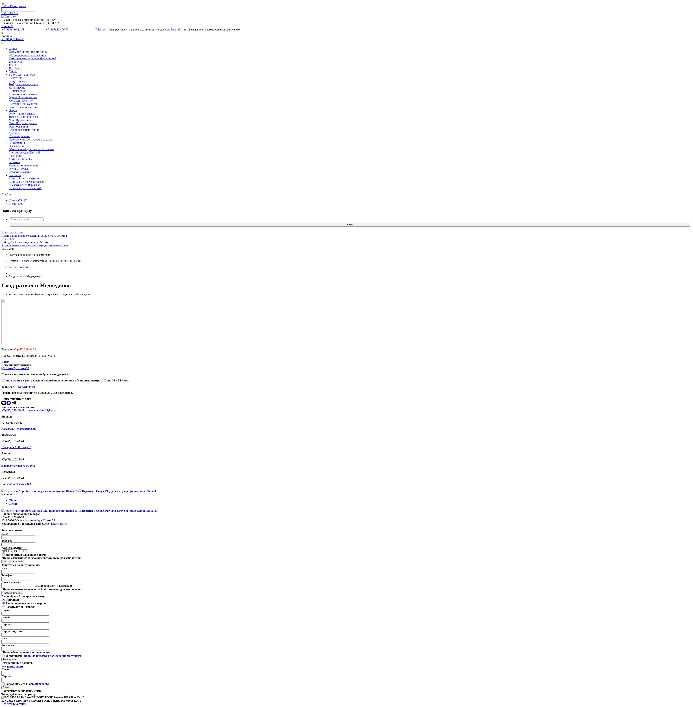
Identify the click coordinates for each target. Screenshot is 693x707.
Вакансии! (15, 155)
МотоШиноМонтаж (21, 100)
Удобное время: (11, 547)
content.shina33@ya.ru (42, 410)
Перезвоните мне (12, 561)
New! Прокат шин (20, 120)
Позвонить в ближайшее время (26, 554)
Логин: (5, 610)
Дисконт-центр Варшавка (24, 184)
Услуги (13, 110)
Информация (17, 142)
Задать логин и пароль (20, 606)
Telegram (100, 29)
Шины (13, 48)
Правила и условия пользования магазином (52, 655)
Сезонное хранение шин (24, 129)
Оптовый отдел (18, 168)
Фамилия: (8, 645)
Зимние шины (38, 51)
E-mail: (5, 617)
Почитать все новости (15, 267)
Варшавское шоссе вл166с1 (18, 465)
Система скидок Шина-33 (24, 152)
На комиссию (17, 87)
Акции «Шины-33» (21, 159)
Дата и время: (10, 582)
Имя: (4, 533)
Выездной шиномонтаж (23, 103)
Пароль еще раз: (12, 631)
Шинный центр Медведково (26, 181)
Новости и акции (12, 232)
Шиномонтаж (17, 90)
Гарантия (14, 162)
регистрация (15, 666)
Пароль (6, 676)
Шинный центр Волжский (25, 188)
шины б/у (34, 520)
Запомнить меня (16, 683)
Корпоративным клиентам (25, 165)
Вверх (5, 361)
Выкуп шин (16, 77)
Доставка (14, 133)
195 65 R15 (15, 64)
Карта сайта (59, 523)
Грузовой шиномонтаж (23, 97)
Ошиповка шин (18, 126)
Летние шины (38, 55)
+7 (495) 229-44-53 (12, 39)
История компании (20, 172)
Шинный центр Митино (24, 178)
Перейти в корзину (13, 703)
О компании (16, 146)
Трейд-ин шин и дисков (23, 84)
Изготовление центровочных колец (31, 139)
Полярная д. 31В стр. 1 (16, 447)
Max (173, 29)
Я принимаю (14, 655)
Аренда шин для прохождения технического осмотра (34, 235)
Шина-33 (7, 26)
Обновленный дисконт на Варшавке (31, 149)
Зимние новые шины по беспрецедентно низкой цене (34, 245)
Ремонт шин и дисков (22, 113)
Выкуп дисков (17, 81)
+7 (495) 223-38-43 (13, 410)
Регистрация (9, 659)
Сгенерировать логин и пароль (26, 603)
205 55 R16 (15, 61)
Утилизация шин (19, 136)
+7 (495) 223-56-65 (56, 29)
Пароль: (6, 624)
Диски (13, 71)
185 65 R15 (15, 68)
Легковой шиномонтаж (23, 94)
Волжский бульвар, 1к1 (16, 484)
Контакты (15, 175)
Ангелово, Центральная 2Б (18, 428)
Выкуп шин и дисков (22, 74)
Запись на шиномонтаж (23, 107)
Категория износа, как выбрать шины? (32, 58)
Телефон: (7, 540)
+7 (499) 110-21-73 (12, 29)
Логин (5, 669)
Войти (6, 687)
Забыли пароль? (38, 683)
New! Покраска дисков (23, 123)
